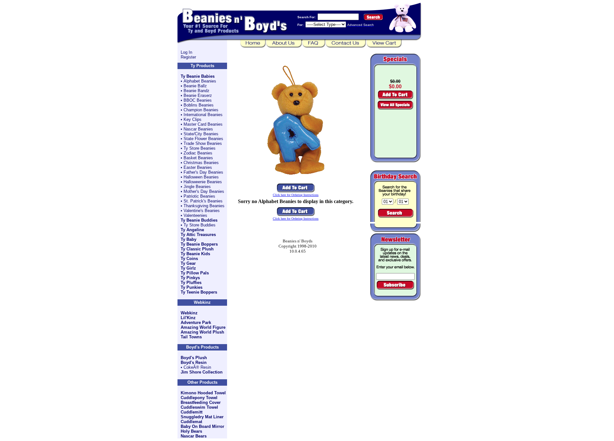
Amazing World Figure (203, 327)
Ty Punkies (191, 287)
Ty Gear (188, 263)
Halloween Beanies (201, 177)
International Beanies (203, 114)
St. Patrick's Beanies (203, 201)
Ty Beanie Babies (198, 76)
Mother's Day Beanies (204, 191)
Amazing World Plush (202, 332)
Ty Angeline (192, 229)
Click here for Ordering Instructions (296, 195)
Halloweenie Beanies (203, 181)
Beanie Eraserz (198, 95)
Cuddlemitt (191, 412)
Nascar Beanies (198, 129)
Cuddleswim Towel (199, 407)
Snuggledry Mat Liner (202, 416)
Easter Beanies (198, 167)
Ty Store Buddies (200, 225)
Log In (186, 52)
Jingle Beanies (197, 186)
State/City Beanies (201, 133)
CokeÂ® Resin (197, 367)
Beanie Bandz (196, 90)
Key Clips (192, 119)
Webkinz (189, 313)
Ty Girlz (188, 268)
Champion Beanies (201, 109)
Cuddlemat (191, 421)
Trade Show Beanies (203, 143)
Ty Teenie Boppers (199, 292)
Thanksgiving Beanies (204, 205)
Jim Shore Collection (202, 372)
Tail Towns (191, 337)
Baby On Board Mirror (202, 426)
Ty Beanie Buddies (199, 220)
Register (188, 57)
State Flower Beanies (203, 138)
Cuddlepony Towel (199, 397)
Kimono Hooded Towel (203, 392)
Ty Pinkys (190, 277)
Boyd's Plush (194, 357)
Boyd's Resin (194, 362)
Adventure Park (196, 322)
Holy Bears (191, 431)
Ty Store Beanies (200, 148)
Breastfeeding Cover (201, 402)
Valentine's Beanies (202, 210)
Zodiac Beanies (198, 153)
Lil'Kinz (188, 317)
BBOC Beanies (198, 100)
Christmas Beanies (201, 162)
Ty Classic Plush (197, 249)
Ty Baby (188, 239)
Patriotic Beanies (199, 196)
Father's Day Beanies (203, 172)
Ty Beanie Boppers (199, 244)
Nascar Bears (194, 436)
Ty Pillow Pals (195, 273)
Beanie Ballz (195, 85)
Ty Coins (189, 258)
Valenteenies (195, 215)
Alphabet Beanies (200, 81)
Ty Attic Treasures (198, 234)
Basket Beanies (198, 157)
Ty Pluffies (191, 282)
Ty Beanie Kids (195, 253)
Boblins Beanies (199, 105)
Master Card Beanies (203, 124)
